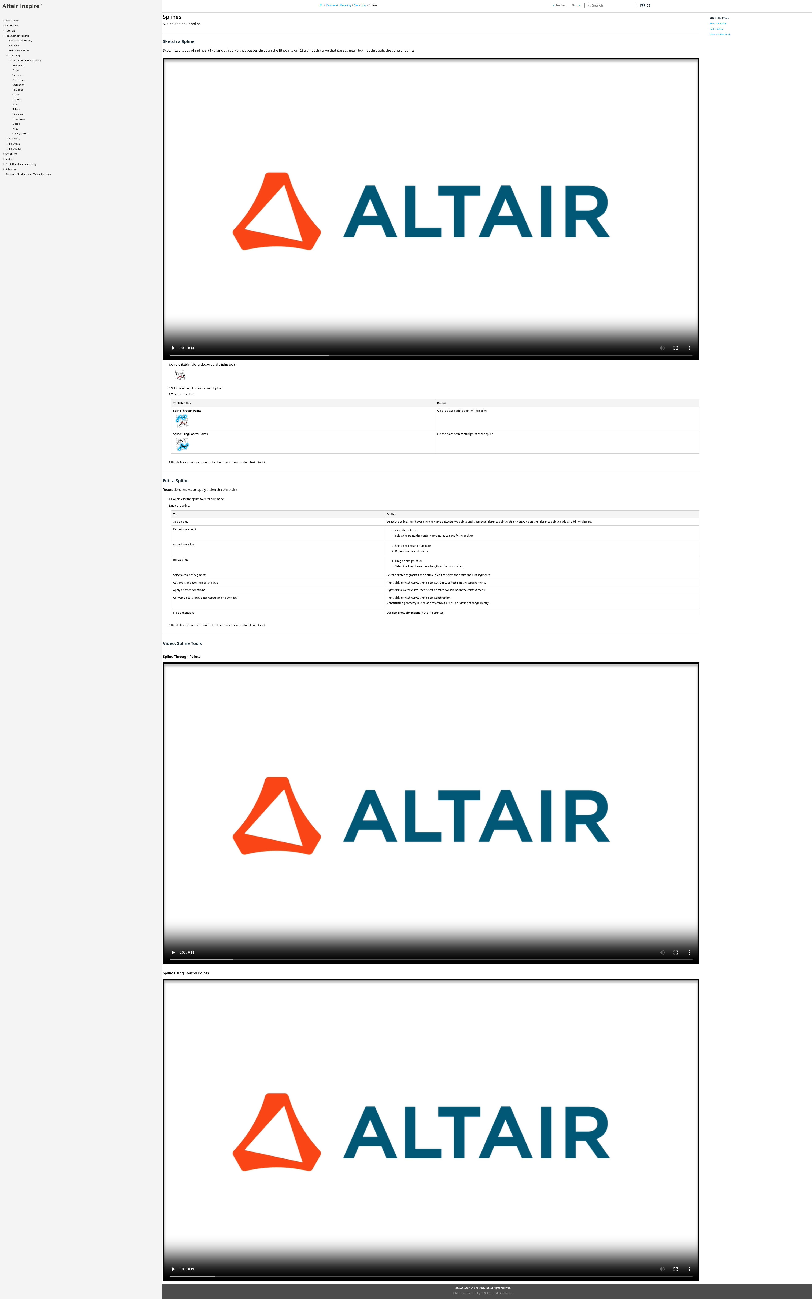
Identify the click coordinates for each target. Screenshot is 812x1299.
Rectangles (18, 84)
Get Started (11, 25)
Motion (9, 158)
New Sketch (18, 65)
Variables (14, 45)
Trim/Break (18, 118)
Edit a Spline (716, 28)
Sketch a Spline (718, 23)
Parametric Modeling (17, 35)
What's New (12, 20)
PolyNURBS (15, 148)
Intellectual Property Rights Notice (472, 1293)
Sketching (14, 55)
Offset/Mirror (20, 133)
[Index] (641, 8)
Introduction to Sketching (26, 60)
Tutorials (10, 30)
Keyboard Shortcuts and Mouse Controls (28, 173)
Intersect (17, 75)
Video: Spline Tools (720, 34)
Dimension (18, 114)
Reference (10, 169)
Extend (16, 123)
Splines (16, 109)
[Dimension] (577, 5)
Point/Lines (18, 79)
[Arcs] (559, 5)
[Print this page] (648, 7)
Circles (16, 94)
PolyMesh (14, 143)
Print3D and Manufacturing (20, 164)
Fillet (15, 128)
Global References (19, 50)
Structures (11, 153)
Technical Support (503, 1293)
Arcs (14, 104)
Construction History (20, 40)
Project (16, 70)
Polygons (17, 89)
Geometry (14, 138)
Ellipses (16, 99)
